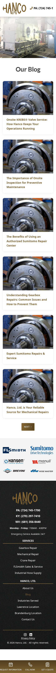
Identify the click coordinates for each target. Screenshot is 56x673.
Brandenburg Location (28, 613)
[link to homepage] (14, 8)
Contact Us (28, 619)
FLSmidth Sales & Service (28, 566)
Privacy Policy (28, 638)
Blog (28, 594)
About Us (28, 588)
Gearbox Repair (28, 548)
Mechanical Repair (28, 554)
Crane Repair (28, 560)
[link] (25, 635)
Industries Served (28, 600)
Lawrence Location (28, 607)
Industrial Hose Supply (28, 573)
